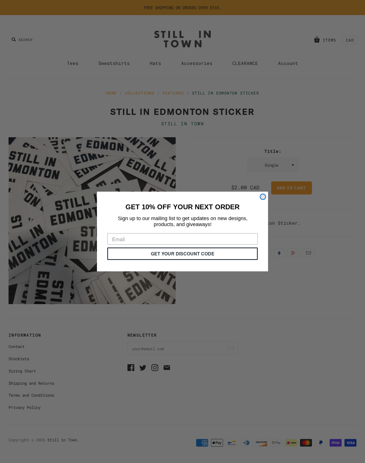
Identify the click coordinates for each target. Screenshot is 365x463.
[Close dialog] (263, 197)
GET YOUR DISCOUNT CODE (182, 253)
